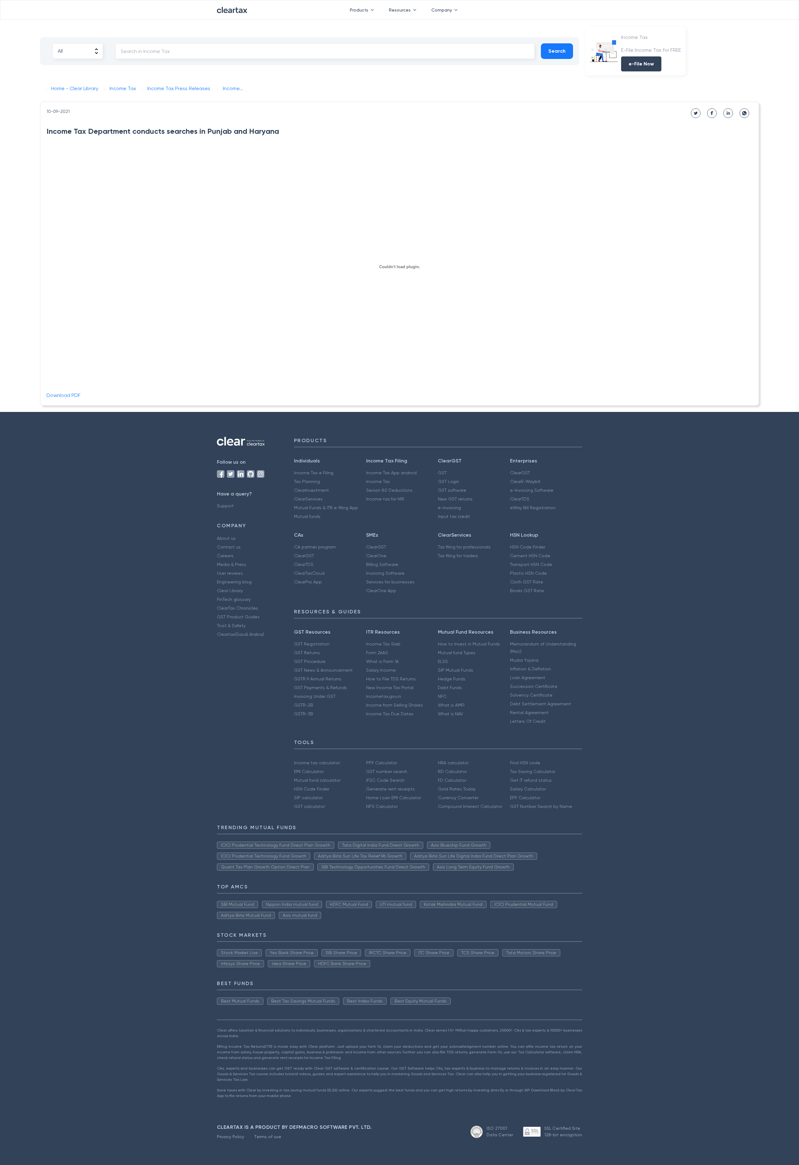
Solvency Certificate (531, 695)
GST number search (386, 771)
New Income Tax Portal (390, 687)
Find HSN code (525, 762)
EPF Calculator (525, 797)
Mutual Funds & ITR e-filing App (326, 507)
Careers (225, 555)
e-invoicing (449, 507)
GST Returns (307, 652)
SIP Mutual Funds (455, 670)
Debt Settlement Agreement (540, 703)
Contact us (229, 546)
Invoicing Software (385, 573)
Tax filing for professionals (464, 546)
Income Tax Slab (383, 643)
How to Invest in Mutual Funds (469, 643)
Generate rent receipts (390, 788)
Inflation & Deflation (530, 668)
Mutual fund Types (456, 652)
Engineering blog (234, 581)
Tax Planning (307, 481)
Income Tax (378, 481)
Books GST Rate (527, 590)
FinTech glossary (234, 599)
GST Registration (312, 643)
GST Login (448, 481)
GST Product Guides (238, 616)
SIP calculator (308, 797)
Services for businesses (390, 581)
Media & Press (231, 564)
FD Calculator (452, 780)
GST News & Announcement (323, 670)
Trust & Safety (231, 625)
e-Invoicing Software (531, 490)
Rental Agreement (529, 712)
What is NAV (450, 713)
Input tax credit (454, 516)
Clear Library (230, 590)
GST (442, 472)
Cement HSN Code (530, 555)
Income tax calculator (317, 762)
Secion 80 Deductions (389, 490)
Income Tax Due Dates (390, 713)
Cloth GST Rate (526, 581)
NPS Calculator (382, 806)
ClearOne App (381, 590)
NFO (442, 696)
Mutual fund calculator (317, 780)
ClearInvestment (311, 490)
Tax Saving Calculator (532, 771)
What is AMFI (451, 705)
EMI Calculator (309, 771)
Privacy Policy (230, 1136)
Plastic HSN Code (528, 573)
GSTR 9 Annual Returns (317, 678)
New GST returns (455, 498)
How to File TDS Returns (391, 678)
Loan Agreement (527, 677)
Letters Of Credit (528, 721)
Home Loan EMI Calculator (393, 797)
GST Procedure (310, 661)
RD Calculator (452, 771)
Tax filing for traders (458, 555)
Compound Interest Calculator (470, 806)
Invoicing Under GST (315, 696)
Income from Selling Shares (394, 705)
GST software (452, 490)
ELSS (443, 661)
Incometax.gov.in (383, 696)
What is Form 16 (382, 661)
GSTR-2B (303, 705)
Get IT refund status (531, 780)
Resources (400, 9)
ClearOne (376, 555)
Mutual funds (307, 516)
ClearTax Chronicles (237, 608)
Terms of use (267, 1136)
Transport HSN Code (531, 564)
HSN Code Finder (527, 546)
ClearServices (308, 498)
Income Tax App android (391, 472)
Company (441, 9)
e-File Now (641, 64)
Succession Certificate (533, 686)
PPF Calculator (381, 762)
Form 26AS (377, 652)
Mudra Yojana (524, 660)
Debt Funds (450, 687)
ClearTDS (519, 498)
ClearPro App (308, 581)
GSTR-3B (303, 713)
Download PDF (64, 395)
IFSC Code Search (385, 780)
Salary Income (381, 670)
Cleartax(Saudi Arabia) (240, 634)
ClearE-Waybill (525, 481)
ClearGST (520, 472)
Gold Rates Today (457, 788)
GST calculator (309, 806)
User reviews (230, 573)
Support (225, 505)
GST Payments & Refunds (320, 687)
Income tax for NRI (385, 498)
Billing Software (382, 564)
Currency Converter (458, 797)
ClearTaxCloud (309, 573)
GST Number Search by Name (541, 806)
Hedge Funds (451, 678)
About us (226, 538)
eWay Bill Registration (533, 507)
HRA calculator (453, 762)
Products (359, 9)
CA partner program (315, 546)
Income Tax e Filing (313, 472)
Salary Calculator (528, 788)
